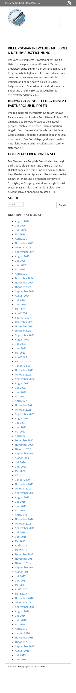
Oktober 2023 (23, 330)
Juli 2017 (20, 576)
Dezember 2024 (24, 278)
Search (62, 205)
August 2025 (22, 256)
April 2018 (21, 545)
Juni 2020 (21, 466)
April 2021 (21, 436)
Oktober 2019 (23, 488)
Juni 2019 (21, 506)
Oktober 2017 (23, 563)
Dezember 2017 (24, 554)
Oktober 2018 (23, 523)
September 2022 (24, 379)
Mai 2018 (20, 541)
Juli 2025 (20, 260)
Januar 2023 (22, 365)
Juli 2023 (20, 344)
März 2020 (21, 475)
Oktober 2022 (23, 374)
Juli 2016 (20, 615)
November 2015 (24, 637)
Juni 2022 (21, 392)
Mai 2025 (20, 269)
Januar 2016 (22, 633)
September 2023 (24, 335)
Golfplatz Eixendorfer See (32, 154)
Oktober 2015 (23, 642)
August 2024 (22, 295)
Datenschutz (39, 666)
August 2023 (22, 339)
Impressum (28, 666)
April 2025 (21, 273)
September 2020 (24, 453)
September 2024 (24, 291)
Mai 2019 (20, 510)
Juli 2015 (20, 655)
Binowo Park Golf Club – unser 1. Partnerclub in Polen (38, 103)
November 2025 (24, 243)
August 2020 (22, 457)
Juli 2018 (20, 532)
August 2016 (22, 611)
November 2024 (24, 282)
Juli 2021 (20, 422)
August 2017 (22, 571)
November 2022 (24, 370)
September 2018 (24, 528)
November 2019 (24, 484)
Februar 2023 (23, 361)
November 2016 (24, 598)
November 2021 (24, 405)
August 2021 (22, 418)
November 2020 (24, 444)
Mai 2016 (20, 624)
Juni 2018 (21, 536)
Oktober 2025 (23, 247)
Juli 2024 (20, 300)
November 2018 (24, 519)
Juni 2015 (21, 659)
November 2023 (24, 326)
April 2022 (21, 401)
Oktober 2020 (23, 449)
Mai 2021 (20, 431)
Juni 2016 (21, 620)
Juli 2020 (20, 462)
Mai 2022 (20, 396)
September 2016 (24, 607)
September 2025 (24, 251)
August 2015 (22, 650)
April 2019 (21, 514)
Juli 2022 (20, 387)
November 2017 (24, 558)
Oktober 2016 (23, 602)
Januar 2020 (22, 479)
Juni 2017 (21, 580)
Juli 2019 (20, 501)
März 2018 (21, 550)
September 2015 (24, 646)
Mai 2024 (20, 308)
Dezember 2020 (24, 440)
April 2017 (21, 589)
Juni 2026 (21, 230)
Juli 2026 (20, 225)
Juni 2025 (21, 265)
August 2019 (22, 497)
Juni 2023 (21, 348)
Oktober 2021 (23, 409)
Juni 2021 (21, 427)
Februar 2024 (23, 317)
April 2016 (21, 628)
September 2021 (24, 414)
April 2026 (21, 238)
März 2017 (21, 593)
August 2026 (22, 221)
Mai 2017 (20, 585)
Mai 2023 (20, 352)
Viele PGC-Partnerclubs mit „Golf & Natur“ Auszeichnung (38, 50)
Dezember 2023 (24, 322)
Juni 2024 (21, 304)
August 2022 (22, 383)
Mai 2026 (20, 234)
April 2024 (21, 313)
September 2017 (24, 567)
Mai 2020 (20, 471)
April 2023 (21, 357)
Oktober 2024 (23, 287)
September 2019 (24, 493)
